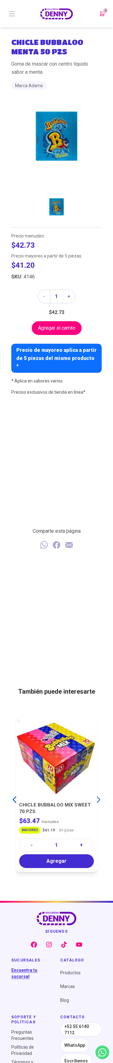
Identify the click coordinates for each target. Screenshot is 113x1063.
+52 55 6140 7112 (76, 1029)
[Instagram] (49, 944)
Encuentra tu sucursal (24, 973)
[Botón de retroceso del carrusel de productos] (14, 799)
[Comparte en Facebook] (56, 545)
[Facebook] (34, 944)
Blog (64, 1000)
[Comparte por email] (69, 545)
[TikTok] (64, 944)
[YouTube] (79, 944)
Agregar (56, 861)
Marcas (67, 986)
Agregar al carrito (56, 328)
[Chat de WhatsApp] (102, 1052)
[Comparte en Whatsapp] (44, 545)
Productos (70, 972)
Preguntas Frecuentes (22, 1035)
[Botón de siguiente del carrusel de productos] (98, 799)
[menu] (24, 13)
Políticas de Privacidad (22, 1050)
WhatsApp (74, 1045)
